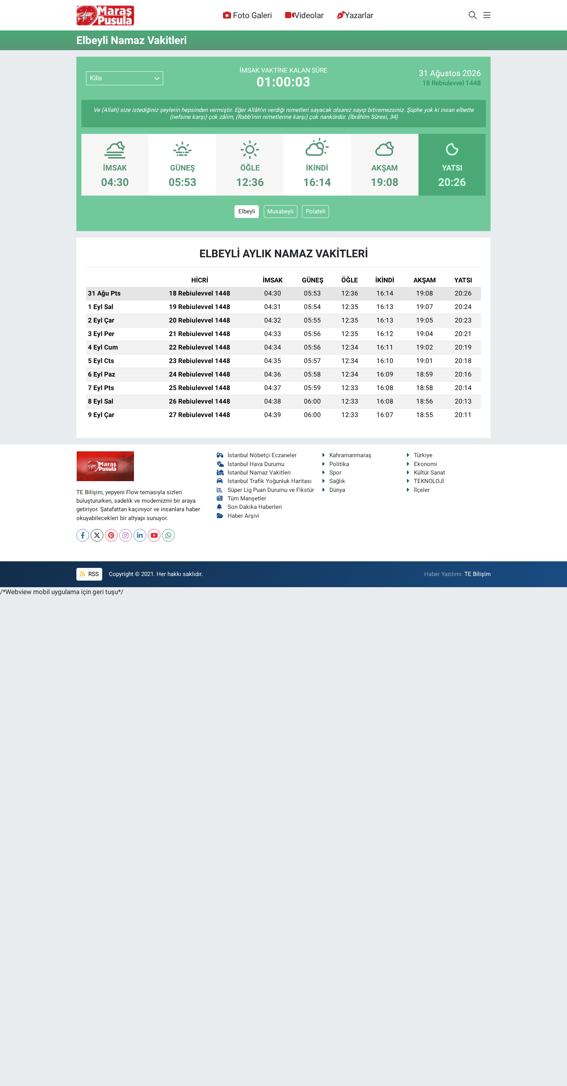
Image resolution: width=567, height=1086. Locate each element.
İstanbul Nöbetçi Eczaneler (262, 455)
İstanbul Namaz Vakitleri (259, 472)
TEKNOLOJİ (429, 481)
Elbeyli (246, 211)
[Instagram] (125, 535)
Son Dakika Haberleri (255, 506)
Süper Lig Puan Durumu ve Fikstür (271, 489)
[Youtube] (154, 535)
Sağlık (337, 481)
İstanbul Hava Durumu (256, 464)
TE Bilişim (477, 574)
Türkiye (423, 455)
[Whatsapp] (168, 535)
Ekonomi (425, 464)
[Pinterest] (111, 535)
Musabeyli (280, 211)
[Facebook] (82, 535)
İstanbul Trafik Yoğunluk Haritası (270, 481)
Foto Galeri (252, 15)
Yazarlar (359, 15)
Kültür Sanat (429, 472)
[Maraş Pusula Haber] (105, 15)
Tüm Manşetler (247, 498)
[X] (97, 535)
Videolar (309, 15)
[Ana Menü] (487, 15)
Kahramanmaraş (350, 455)
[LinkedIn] (139, 535)
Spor (335, 472)
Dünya (337, 489)
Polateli (316, 211)
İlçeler (422, 489)
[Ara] (473, 15)
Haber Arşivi (243, 515)
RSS (93, 574)
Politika (339, 464)
